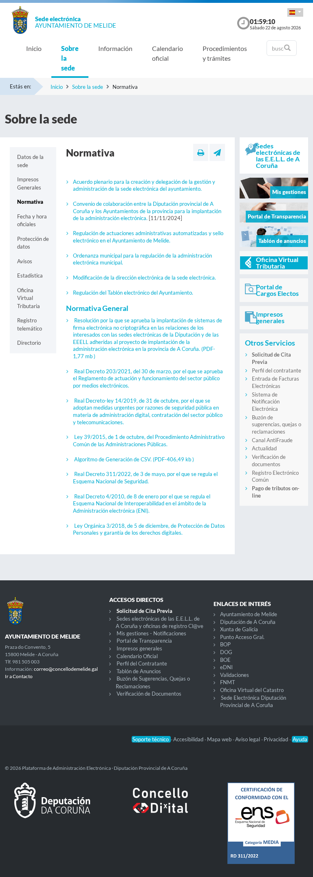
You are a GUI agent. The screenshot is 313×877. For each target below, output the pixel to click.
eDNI (226, 667)
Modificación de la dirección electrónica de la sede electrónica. (144, 277)
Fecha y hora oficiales (32, 220)
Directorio (29, 342)
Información (115, 48)
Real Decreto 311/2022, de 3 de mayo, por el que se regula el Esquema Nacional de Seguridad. (145, 478)
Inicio (34, 48)
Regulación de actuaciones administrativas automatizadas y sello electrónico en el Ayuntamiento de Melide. (148, 237)
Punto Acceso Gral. (242, 637)
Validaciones (234, 675)
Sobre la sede (70, 58)
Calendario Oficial (137, 656)
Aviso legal (248, 739)
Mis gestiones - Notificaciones (151, 633)
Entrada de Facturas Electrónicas (275, 382)
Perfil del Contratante (142, 663)
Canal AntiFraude (272, 440)
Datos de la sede (30, 161)
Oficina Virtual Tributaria (28, 298)
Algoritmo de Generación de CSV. (134, 459)
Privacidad (276, 739)
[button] (295, 12)
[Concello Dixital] (156, 806)
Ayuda (300, 739)
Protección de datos (33, 243)
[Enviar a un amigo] (217, 152)
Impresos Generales (29, 183)
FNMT (227, 682)
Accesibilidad (189, 739)
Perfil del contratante (276, 370)
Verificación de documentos (269, 460)
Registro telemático (29, 324)
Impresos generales (139, 648)
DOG (226, 652)
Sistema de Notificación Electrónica (266, 401)
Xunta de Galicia (239, 629)
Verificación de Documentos (149, 693)
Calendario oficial (167, 53)
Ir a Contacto (19, 676)
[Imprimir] (200, 152)
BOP (225, 644)
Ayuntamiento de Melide (248, 614)
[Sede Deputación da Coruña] (52, 806)
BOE (225, 660)
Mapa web (220, 739)
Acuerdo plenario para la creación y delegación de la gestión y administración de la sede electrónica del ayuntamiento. (144, 185)
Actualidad (264, 448)
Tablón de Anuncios (139, 671)
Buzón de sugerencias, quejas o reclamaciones (276, 424)
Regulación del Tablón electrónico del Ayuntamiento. (133, 292)
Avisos (24, 261)
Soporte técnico (151, 739)
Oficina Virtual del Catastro (252, 690)
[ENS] (261, 829)
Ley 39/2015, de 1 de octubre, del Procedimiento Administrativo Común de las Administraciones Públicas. (149, 440)
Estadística (30, 275)
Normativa (30, 201)
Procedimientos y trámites (225, 53)
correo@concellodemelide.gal (66, 669)
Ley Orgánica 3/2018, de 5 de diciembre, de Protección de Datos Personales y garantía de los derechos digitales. (149, 529)
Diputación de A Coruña (248, 622)
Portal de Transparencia (144, 640)
